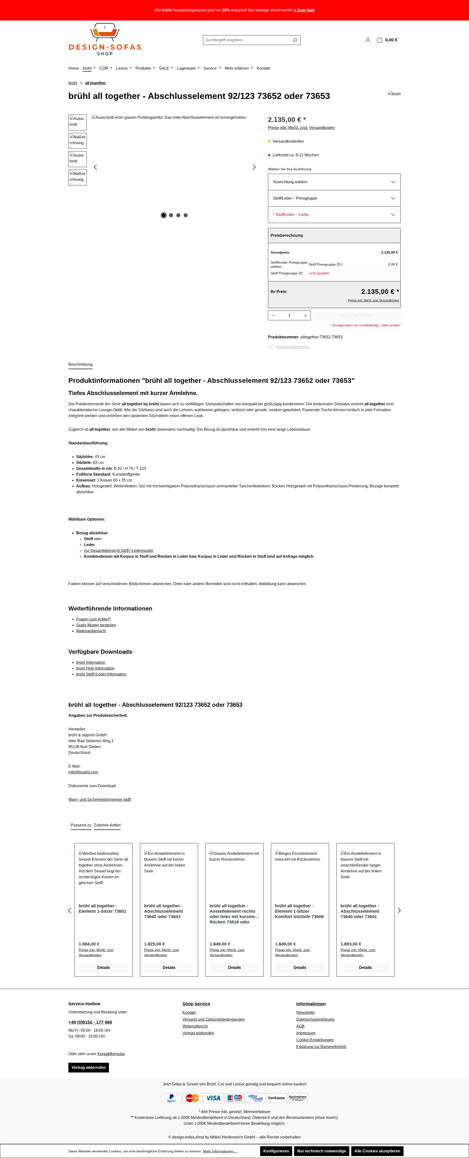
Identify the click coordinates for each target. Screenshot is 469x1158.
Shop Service (196, 1003)
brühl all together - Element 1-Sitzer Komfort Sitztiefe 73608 (299, 911)
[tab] (80, 364)
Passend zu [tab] (81, 825)
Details (103, 967)
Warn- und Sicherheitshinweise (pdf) (99, 799)
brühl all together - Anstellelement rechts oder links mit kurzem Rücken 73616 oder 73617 (232, 914)
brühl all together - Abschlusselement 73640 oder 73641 (360, 911)
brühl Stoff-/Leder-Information (101, 674)
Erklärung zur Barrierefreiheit (321, 1047)
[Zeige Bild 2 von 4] (171, 215)
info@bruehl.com (83, 772)
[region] (163, 167)
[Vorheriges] (95, 167)
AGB (300, 1026)
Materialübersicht (91, 631)
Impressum (305, 1033)
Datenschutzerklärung (315, 1019)
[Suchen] (295, 40)
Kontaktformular (111, 1054)
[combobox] (246, 40)
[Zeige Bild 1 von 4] (164, 215)
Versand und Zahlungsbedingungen (213, 1019)
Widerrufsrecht (195, 1026)
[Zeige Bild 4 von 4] (186, 215)
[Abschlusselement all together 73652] (175, 167)
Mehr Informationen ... (220, 1151)
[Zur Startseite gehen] (105, 39)
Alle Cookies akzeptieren (377, 1151)
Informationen (311, 1003)
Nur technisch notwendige (321, 1151)
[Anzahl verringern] (273, 315)
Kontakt (189, 1012)
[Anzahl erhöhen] (306, 315)
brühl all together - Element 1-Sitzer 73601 (102, 908)
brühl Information (90, 662)
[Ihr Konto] (368, 40)
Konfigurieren (276, 1151)
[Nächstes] (254, 167)
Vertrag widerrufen (89, 1067)
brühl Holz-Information (95, 668)
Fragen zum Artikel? (93, 619)
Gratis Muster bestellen (96, 625)
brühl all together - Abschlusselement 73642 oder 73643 (163, 911)
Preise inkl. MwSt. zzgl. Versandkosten (301, 128)
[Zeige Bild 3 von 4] (178, 215)
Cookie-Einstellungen (315, 1040)
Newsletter (305, 1012)
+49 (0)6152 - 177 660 (90, 1022)
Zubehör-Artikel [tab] (107, 825)
